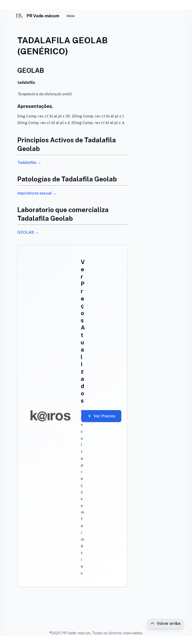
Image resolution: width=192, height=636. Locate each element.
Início (71, 16)
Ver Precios (104, 416)
